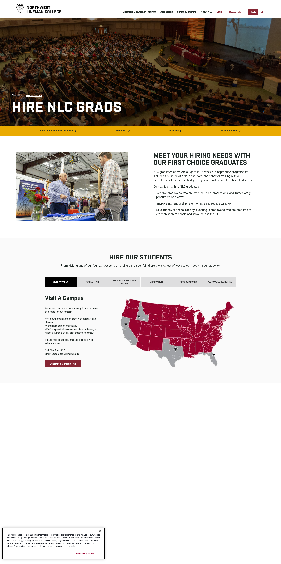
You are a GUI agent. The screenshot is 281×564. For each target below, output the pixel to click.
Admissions (166, 11)
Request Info (235, 12)
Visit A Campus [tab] (61, 281)
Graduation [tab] (156, 281)
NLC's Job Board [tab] (188, 281)
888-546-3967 (57, 350)
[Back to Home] (46, 9)
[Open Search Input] (262, 12)
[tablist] (140, 282)
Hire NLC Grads (34, 95)
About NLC (206, 11)
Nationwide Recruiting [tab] (220, 281)
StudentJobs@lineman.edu (65, 353)
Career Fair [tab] (92, 281)
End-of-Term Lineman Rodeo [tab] (124, 282)
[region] (53, 543)
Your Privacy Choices (85, 553)
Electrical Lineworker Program (139, 11)
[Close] (100, 531)
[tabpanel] (140, 327)
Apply (253, 12)
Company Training (186, 11)
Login (219, 11)
